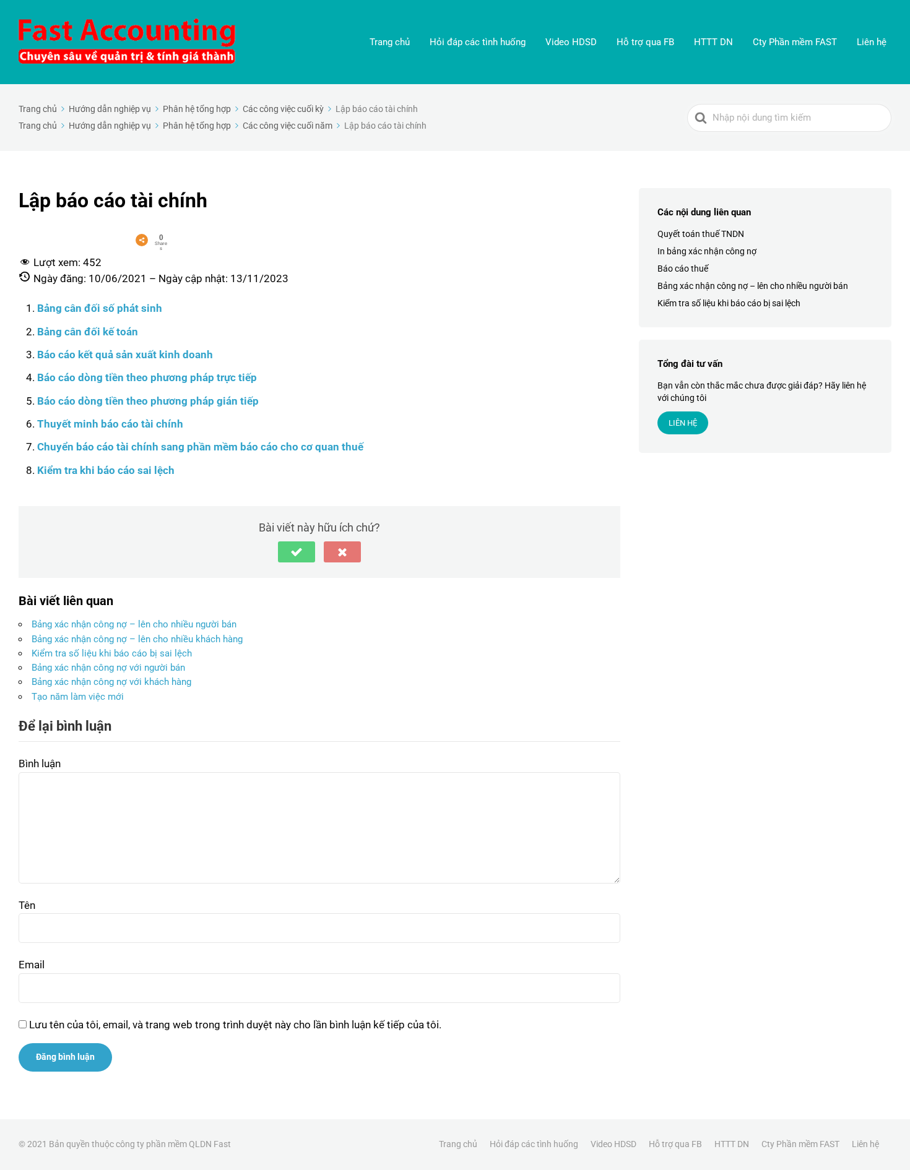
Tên (27, 905)
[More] (142, 240)
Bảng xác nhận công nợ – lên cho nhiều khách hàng (137, 639)
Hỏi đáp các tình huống (478, 42)
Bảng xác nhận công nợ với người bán (108, 667)
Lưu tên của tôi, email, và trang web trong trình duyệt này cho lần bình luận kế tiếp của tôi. (235, 1024)
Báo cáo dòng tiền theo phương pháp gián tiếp (148, 401)
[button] (296, 551)
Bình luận (40, 763)
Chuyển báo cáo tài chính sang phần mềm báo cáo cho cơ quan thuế (200, 447)
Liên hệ (871, 42)
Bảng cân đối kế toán (87, 331)
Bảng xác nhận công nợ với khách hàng (111, 681)
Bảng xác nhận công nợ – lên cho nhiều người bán (134, 624)
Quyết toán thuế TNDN (700, 234)
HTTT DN (713, 42)
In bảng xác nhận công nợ (706, 251)
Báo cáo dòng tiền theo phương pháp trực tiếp (147, 377)
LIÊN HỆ (683, 423)
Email (32, 964)
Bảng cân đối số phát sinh (99, 308)
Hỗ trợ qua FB (645, 42)
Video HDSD (571, 42)
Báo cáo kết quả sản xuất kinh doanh (125, 354)
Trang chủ (390, 42)
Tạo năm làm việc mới (78, 696)
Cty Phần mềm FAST (795, 42)
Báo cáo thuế (682, 268)
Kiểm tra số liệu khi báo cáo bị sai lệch (112, 653)
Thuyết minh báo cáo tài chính (110, 424)
